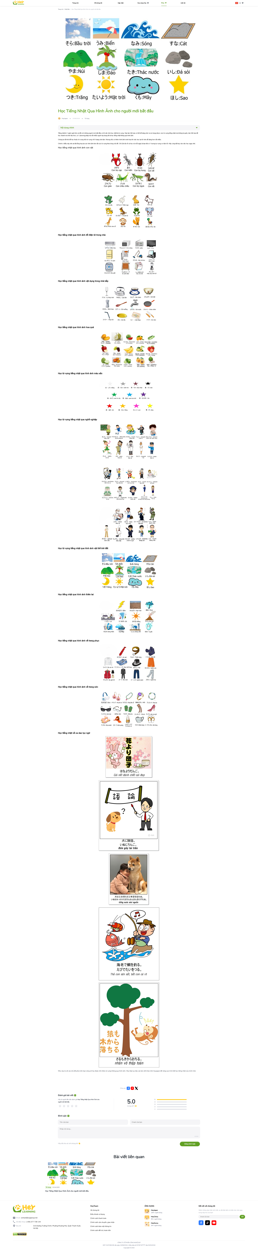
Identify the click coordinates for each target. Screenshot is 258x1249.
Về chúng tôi (94, 1210)
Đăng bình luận (189, 1144)
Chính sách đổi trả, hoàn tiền (100, 1230)
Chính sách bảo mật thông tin (100, 1226)
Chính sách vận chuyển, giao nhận (102, 1222)
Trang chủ (60, 9)
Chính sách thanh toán (98, 1218)
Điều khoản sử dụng (97, 1214)
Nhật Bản (67, 9)
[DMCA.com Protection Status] (20, 1234)
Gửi (242, 1216)
